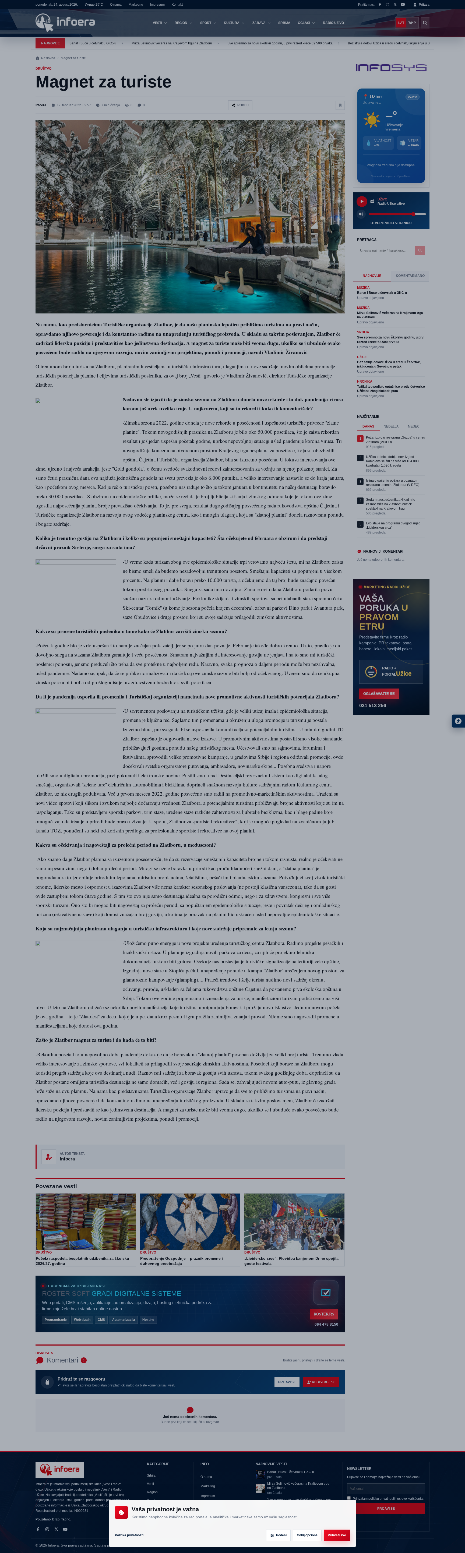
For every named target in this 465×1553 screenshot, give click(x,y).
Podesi (281, 1535)
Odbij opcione (307, 1535)
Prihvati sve (337, 1535)
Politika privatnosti (129, 1535)
